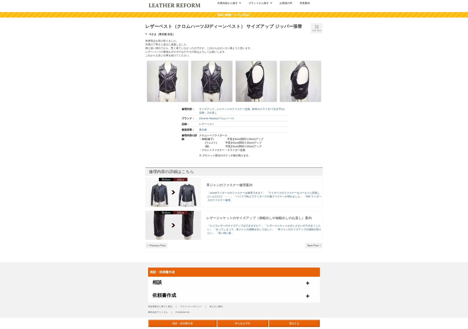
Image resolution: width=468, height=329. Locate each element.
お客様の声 (286, 3)
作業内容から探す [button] (227, 3)
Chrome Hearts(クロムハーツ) (216, 118)
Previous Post (157, 245)
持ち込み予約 (242, 323)
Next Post (312, 245)
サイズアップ (206, 109)
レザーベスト (206, 124)
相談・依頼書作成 (182, 323)
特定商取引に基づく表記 (160, 306)
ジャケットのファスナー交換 (233, 109)
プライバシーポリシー (191, 306)
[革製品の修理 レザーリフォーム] (175, 5)
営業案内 (305, 3)
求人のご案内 (216, 306)
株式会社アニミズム (158, 312)
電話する (294, 323)
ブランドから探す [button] (258, 3)
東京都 (203, 129)
